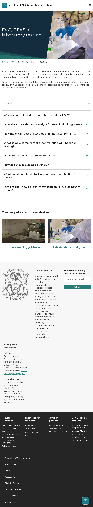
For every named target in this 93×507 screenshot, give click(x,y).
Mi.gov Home (10, 464)
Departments (10, 502)
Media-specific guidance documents (57, 430)
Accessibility (10, 477)
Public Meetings (9, 446)
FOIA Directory (11, 496)
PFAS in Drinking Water (9, 430)
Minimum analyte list (57, 425)
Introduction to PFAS (11, 425)
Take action (30, 429)
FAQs (13, 62)
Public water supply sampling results (80, 426)
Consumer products (33, 432)
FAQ (27, 435)
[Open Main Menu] (89, 5)
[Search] (84, 5)
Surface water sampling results (78, 435)
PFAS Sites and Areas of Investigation (11, 435)
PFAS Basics (30, 425)
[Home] (3, 62)
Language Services (13, 489)
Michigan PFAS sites (80, 431)
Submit (77, 287)
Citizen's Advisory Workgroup (9, 441)
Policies (8, 471)
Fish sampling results (80, 440)
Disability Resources (13, 483)
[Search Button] (89, 103)
